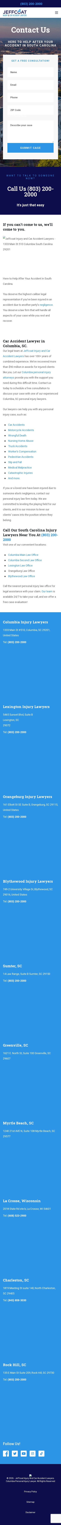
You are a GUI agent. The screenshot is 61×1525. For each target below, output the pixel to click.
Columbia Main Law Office (23, 554)
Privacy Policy (30, 1491)
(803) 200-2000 (31, 4)
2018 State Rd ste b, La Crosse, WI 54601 (27, 1208)
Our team (47, 591)
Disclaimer (30, 1512)
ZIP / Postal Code (16, 116)
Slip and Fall (15, 462)
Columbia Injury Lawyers (25, 622)
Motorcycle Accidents (21, 430)
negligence (46, 304)
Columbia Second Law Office (25, 560)
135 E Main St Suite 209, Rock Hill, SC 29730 (28, 1372)
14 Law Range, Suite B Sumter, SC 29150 (26, 973)
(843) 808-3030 (17, 1300)
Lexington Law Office (20, 565)
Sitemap (30, 1502)
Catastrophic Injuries (20, 472)
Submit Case (30, 147)
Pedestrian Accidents (20, 456)
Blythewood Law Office (21, 576)
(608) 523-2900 (17, 1215)
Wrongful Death (17, 435)
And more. (14, 478)
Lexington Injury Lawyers (26, 706)
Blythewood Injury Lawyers (28, 881)
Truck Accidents (17, 446)
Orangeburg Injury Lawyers (27, 796)
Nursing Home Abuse (20, 440)
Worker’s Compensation (22, 451)
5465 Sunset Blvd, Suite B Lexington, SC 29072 (18, 720)
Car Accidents (16, 424)
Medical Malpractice (20, 467)
